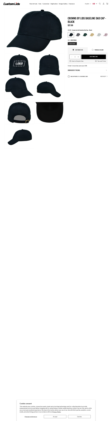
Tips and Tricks (101, 61)
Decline (79, 416)
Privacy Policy (56, 412)
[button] (100, 3)
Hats (39, 4)
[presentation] (106, 34)
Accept (55, 416)
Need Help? (103, 76)
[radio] (71, 34)
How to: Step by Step (77, 61)
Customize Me (94, 56)
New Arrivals (33, 4)
